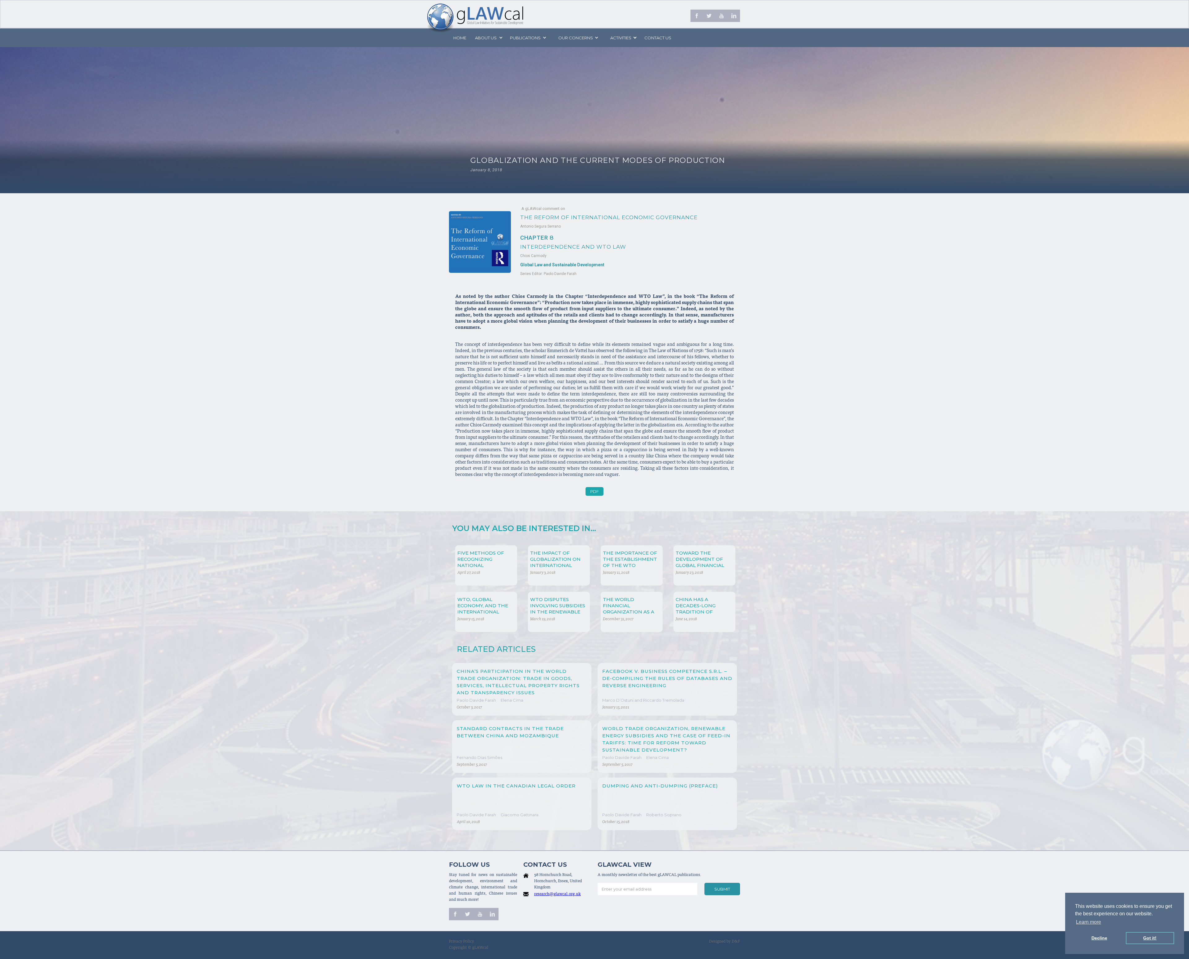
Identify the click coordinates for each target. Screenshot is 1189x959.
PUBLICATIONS (525, 37)
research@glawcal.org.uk (557, 894)
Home (459, 37)
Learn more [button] (1088, 922)
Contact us (657, 37)
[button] (488, 37)
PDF (594, 491)
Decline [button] (1099, 937)
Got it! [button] (1149, 937)
